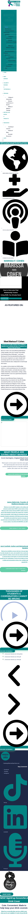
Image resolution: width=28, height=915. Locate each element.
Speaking (7, 34)
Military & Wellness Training (10, 46)
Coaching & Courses (10, 57)
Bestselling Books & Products (9, 52)
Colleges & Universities (9, 37)
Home (6, 27)
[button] (14, 676)
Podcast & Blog (11, 60)
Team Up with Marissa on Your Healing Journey (18, 475)
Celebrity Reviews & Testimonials (9, 31)
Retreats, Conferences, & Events (11, 41)
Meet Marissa (8, 29)
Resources (7, 55)
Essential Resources (9, 65)
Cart (6, 68)
